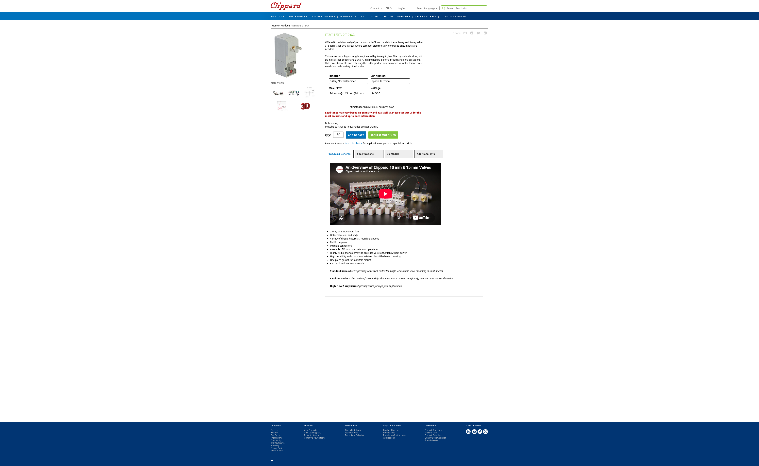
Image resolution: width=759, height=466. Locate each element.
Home (275, 25)
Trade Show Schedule (354, 435)
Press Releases (431, 440)
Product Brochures (433, 430)
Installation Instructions (394, 435)
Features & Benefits (339, 154)
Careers (274, 430)
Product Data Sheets (434, 435)
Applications (389, 438)
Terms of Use (276, 450)
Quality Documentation (435, 438)
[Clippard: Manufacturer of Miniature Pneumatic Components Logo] (286, 6)
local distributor (353, 143)
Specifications (365, 154)
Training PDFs (431, 432)
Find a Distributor (353, 430)
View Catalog (310, 432)
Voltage (376, 88)
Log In (401, 8)
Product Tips (389, 432)
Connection (378, 76)
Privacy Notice (277, 448)
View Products (310, 430)
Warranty (275, 445)
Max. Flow (335, 88)
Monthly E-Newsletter (315, 438)
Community (276, 440)
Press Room (276, 438)
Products (285, 25)
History (274, 432)
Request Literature (312, 435)
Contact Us (376, 8)
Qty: (328, 135)
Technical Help (351, 432)
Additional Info (426, 154)
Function (334, 76)
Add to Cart (356, 135)
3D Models (393, 154)
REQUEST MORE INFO (383, 135)
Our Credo (275, 435)
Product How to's (391, 430)
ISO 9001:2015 (278, 443)
